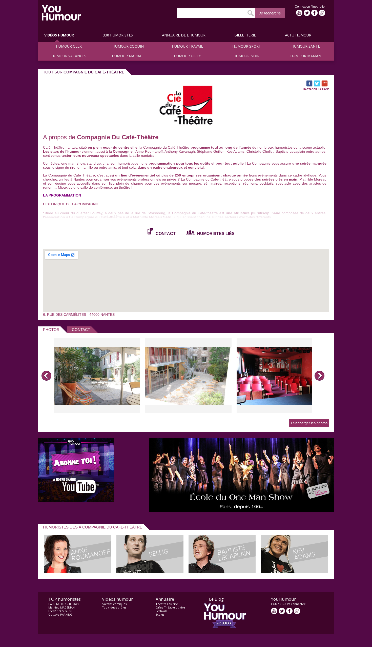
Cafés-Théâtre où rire (170, 607)
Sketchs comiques (114, 604)
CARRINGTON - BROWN (63, 604)
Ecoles (160, 614)
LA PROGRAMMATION (62, 195)
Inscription (319, 6)
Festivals (161, 611)
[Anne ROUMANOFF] (77, 572)
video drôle (61, 13)
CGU (274, 604)
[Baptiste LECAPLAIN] (222, 572)
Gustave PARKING (60, 614)
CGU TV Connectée (293, 604)
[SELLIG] (149, 572)
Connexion (303, 6)
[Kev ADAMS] (294, 572)
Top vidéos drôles (114, 607)
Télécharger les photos (309, 423)
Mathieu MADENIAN (61, 607)
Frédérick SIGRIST (60, 611)
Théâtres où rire (167, 604)
